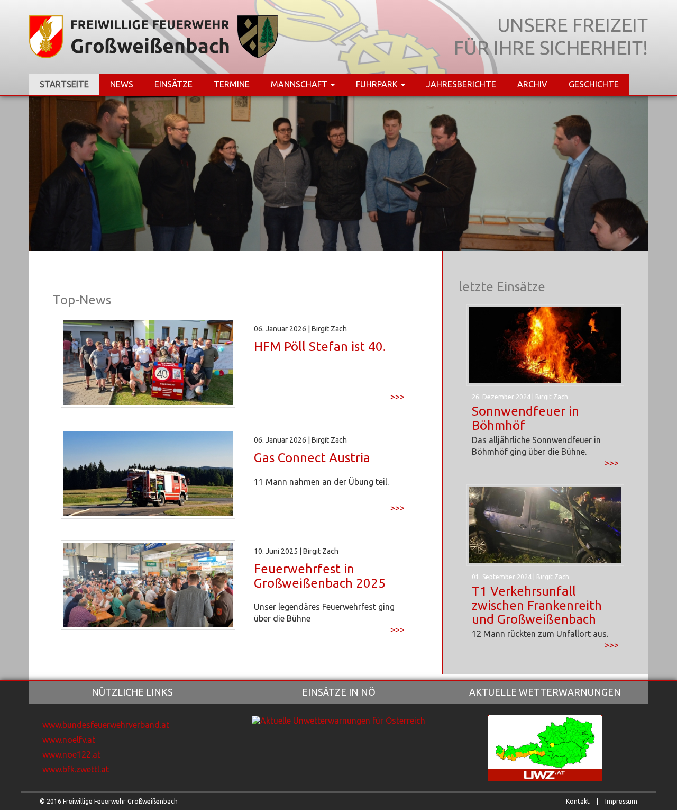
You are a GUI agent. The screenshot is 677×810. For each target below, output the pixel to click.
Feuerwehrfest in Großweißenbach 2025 (320, 576)
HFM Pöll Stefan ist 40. (320, 346)
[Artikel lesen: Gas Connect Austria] (148, 473)
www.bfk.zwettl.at (75, 769)
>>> (397, 396)
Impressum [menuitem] (621, 801)
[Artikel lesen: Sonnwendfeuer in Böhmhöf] (545, 344)
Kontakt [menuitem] (578, 801)
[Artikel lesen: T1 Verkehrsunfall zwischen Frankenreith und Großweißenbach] (545, 524)
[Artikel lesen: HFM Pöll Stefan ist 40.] (148, 362)
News (121, 84)
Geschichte (594, 84)
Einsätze (173, 84)
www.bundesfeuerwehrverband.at (105, 725)
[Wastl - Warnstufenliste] (338, 719)
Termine (232, 84)
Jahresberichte (461, 84)
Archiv (532, 84)
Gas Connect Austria (312, 458)
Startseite (64, 84)
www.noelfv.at (68, 739)
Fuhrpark (378, 84)
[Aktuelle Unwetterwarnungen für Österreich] (545, 747)
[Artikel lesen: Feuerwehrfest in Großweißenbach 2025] (148, 584)
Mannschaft (300, 84)
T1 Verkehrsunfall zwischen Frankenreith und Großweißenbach (537, 605)
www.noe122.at (71, 754)
